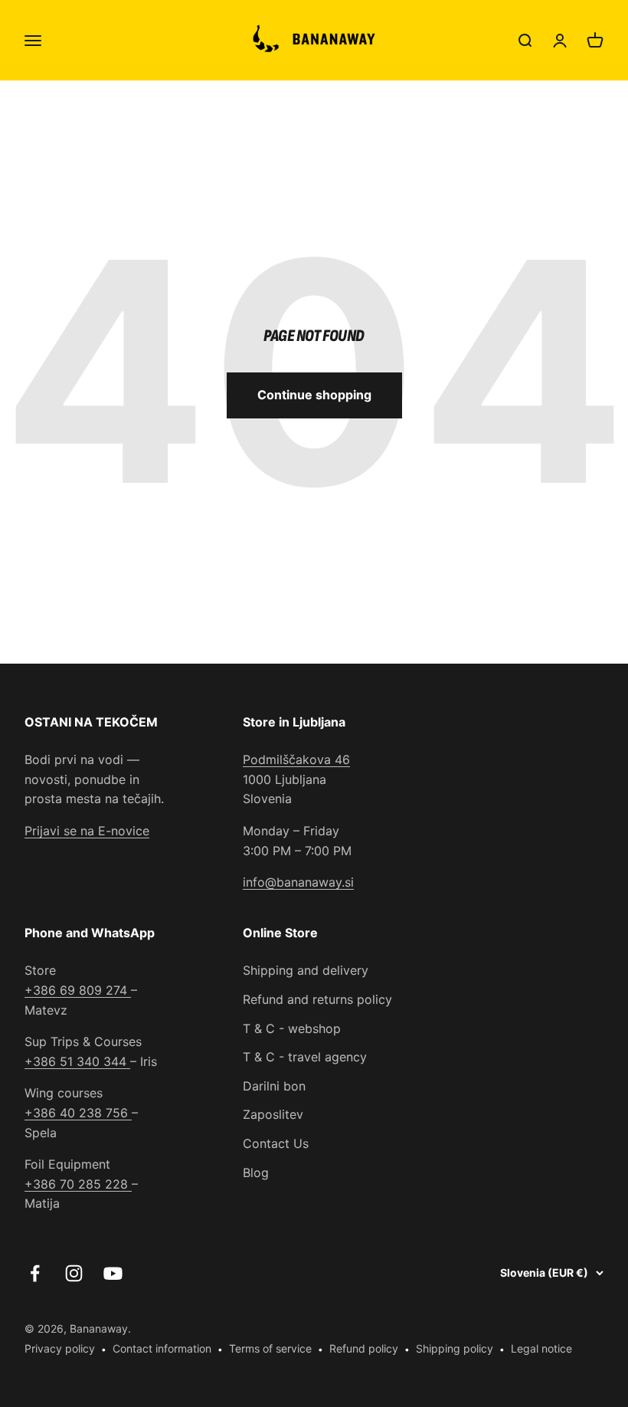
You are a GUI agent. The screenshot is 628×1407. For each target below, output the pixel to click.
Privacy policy (60, 1348)
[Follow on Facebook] (35, 1273)
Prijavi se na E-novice (87, 830)
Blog (256, 1172)
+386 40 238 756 (78, 1112)
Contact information (162, 1348)
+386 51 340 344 (77, 1061)
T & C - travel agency (305, 1056)
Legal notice (541, 1348)
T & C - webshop (292, 1028)
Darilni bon (274, 1086)
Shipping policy (454, 1348)
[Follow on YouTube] (113, 1273)
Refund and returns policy (317, 999)
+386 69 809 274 (78, 990)
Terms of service (270, 1348)
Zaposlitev (273, 1114)
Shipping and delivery (305, 970)
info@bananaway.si (298, 882)
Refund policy (363, 1348)
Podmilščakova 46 (296, 759)
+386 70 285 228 (78, 1184)
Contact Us (276, 1143)
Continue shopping (314, 394)
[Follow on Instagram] (74, 1273)
